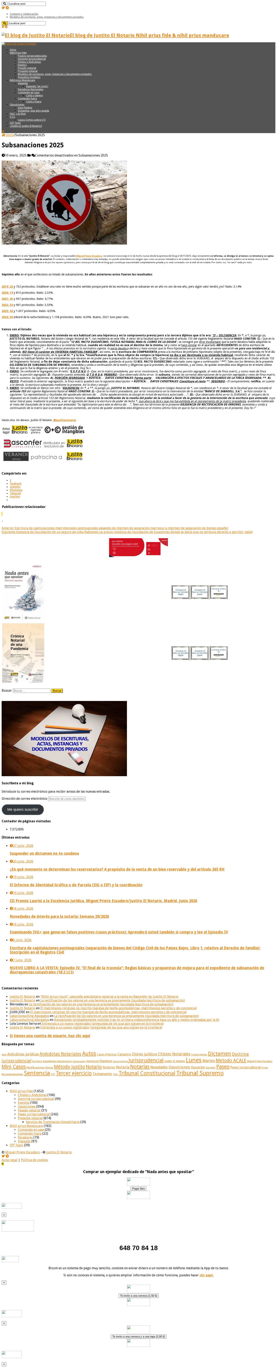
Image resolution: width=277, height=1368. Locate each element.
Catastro (124, 1054)
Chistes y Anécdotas (29, 61)
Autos (89, 1053)
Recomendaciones (12, 1074)
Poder (265, 1067)
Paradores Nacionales (30, 89)
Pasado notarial (27, 68)
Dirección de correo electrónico (25, 799)
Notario (94, 1067)
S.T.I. (12, 116)
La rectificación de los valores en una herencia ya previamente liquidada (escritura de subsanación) (112, 1000)
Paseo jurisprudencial (34, 1114)
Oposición (198, 1067)
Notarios (109, 1067)
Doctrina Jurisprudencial (32, 58)
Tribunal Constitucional (147, 1073)
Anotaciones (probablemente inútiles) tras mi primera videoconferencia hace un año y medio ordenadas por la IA (136, 1020)
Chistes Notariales (174, 1054)
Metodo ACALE (231, 1060)
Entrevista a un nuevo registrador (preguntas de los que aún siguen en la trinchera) (103, 1024)
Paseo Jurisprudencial (245, 1067)
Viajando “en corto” (37, 86)
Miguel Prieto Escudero (259, 1061)
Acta (4, 1054)
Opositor (211, 1067)
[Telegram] (7, 8)
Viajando (23, 83)
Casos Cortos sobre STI (32, 119)
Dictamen (219, 1054)
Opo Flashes (25, 107)
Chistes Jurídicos (144, 1054)
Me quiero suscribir (22, 809)
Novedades (159, 1067)
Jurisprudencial (146, 1060)
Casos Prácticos (107, 1054)
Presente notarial (28, 71)
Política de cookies (34, 1160)
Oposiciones (17, 104)
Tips (115, 1074)
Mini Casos (14, 1067)
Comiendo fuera (27, 98)
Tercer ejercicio (74, 1073)
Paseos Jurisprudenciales (32, 55)
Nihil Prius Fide (18, 52)
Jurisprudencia (120, 1061)
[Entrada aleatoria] (3, 131)
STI (53, 1074)
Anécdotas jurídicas (23, 1054)
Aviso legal (9, 1160)
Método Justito (69, 1067)
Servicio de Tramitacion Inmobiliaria (52, 1122)
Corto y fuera (33, 101)
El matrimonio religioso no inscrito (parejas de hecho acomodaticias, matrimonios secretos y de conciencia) (118, 1008)
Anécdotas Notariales (60, 1053)
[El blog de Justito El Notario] (19, 43)
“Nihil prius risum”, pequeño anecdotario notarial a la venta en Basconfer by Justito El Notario (109, 997)
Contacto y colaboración (24, 13)
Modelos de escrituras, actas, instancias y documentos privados (47, 16)
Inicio (13, 49)
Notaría (122, 1067)
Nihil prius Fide (21, 1091)
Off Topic (15, 122)
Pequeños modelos (29, 77)
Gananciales (79, 1061)
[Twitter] (3, 8)
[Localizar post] (5, 4)
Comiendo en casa (28, 92)
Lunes (194, 1060)
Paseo (223, 1067)
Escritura (37, 1061)
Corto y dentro (34, 95)
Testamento (102, 1074)
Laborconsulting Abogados (29, 1016)
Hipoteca (105, 1061)
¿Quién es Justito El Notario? (26, 125)
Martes (208, 1060)
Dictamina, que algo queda (33, 110)
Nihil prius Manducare (22, 80)
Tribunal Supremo (200, 1073)
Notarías (139, 1067)
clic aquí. (207, 1275)
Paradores (25, 1137)
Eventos (22, 64)
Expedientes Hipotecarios (57, 1061)
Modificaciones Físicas (40, 1067)
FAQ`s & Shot (18, 113)
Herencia (92, 1061)
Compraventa (199, 1054)
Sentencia (37, 1073)
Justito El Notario (22, 997)
